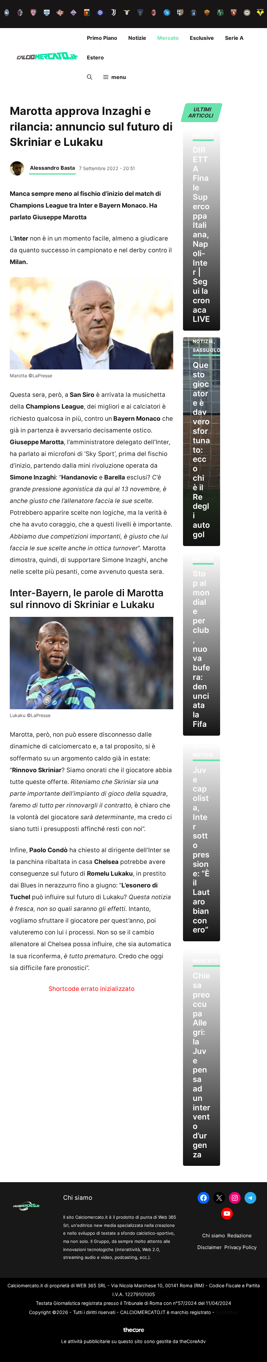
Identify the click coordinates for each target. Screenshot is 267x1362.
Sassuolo (207, 350)
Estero (95, 57)
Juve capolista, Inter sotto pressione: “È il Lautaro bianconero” (201, 850)
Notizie (137, 38)
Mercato (168, 38)
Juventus (206, 746)
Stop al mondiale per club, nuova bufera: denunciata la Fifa (201, 649)
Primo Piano (102, 38)
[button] (89, 77)
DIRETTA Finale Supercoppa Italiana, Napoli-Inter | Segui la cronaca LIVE (201, 234)
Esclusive (202, 38)
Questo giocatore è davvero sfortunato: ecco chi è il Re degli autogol (201, 449)
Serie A (234, 38)
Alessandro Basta (52, 167)
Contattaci (227, 1312)
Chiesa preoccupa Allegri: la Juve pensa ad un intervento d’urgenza (201, 1065)
